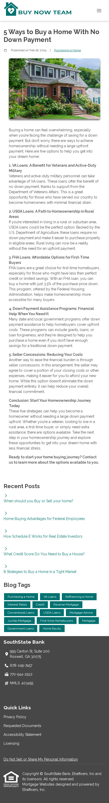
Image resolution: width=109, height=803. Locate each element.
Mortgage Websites (39, 784)
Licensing (11, 743)
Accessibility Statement (22, 735)
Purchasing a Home (67, 50)
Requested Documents (22, 726)
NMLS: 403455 (21, 683)
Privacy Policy (15, 717)
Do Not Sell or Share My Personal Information (41, 759)
